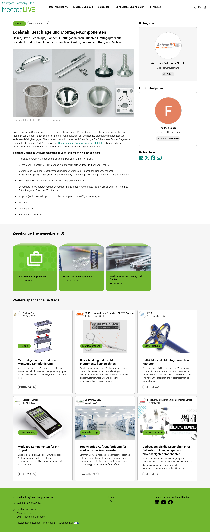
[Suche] (194, 7)
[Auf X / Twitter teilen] (147, 158)
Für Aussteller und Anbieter (129, 6)
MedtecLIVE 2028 (83, 6)
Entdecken (103, 6)
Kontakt (111, 497)
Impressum (49, 522)
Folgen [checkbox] (170, 74)
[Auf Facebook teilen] (153, 158)
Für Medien (155, 6)
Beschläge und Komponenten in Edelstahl (80, 143)
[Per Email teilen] (159, 158)
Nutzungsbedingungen (28, 522)
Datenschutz (65, 522)
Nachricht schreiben (170, 138)
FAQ (109, 500)
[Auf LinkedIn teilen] (141, 158)
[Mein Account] (205, 7)
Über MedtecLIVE (58, 6)
